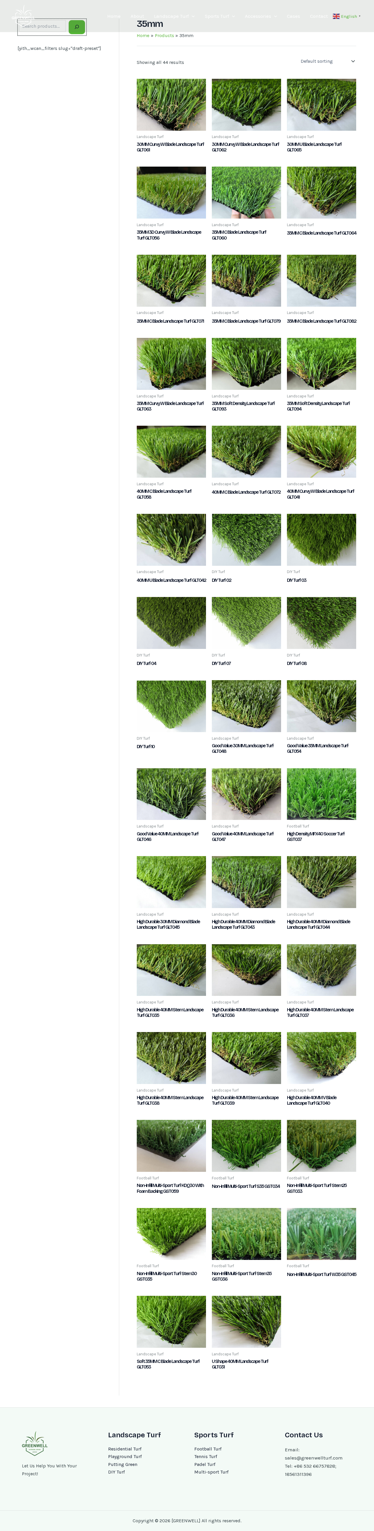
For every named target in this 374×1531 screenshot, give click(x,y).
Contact (319, 16)
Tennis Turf (205, 1456)
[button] (192, 16)
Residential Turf (124, 1449)
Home (114, 16)
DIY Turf (116, 1472)
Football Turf (207, 1449)
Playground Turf (125, 1456)
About (137, 16)
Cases (293, 16)
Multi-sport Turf (211, 1472)
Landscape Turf (171, 16)
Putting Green (122, 1464)
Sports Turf (217, 16)
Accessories (258, 16)
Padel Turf (204, 1464)
